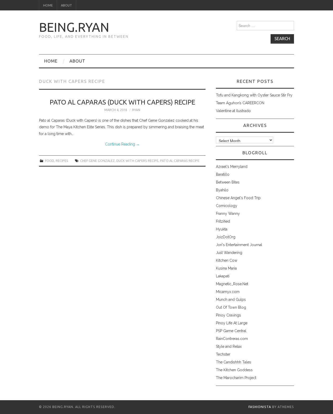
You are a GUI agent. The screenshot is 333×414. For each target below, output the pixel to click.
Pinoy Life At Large (231, 323)
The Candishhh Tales (233, 362)
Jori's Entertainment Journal (239, 245)
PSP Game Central (231, 331)
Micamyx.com (228, 292)
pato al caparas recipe (179, 160)
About (66, 5)
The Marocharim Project (236, 378)
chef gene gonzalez (97, 160)
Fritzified (223, 221)
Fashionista (259, 407)
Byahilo (222, 190)
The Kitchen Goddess (234, 370)
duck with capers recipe (137, 160)
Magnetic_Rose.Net (232, 284)
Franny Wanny (228, 213)
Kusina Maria (226, 268)
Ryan (136, 110)
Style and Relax (229, 346)
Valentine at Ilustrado (233, 111)
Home (48, 5)
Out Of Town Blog (231, 307)
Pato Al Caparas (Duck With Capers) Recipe (122, 102)
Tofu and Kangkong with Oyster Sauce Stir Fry (254, 95)
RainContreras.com (232, 339)
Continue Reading (122, 144)
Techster (223, 354)
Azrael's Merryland (231, 167)
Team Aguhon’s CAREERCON (240, 103)
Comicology (226, 206)
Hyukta (221, 229)
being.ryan (74, 27)
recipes (62, 160)
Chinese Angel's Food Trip (238, 198)
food (49, 160)
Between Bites (228, 182)
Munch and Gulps (231, 299)
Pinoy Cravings (228, 315)
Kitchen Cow (226, 260)
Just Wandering (229, 253)
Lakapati (222, 276)
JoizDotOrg (225, 237)
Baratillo (222, 174)
